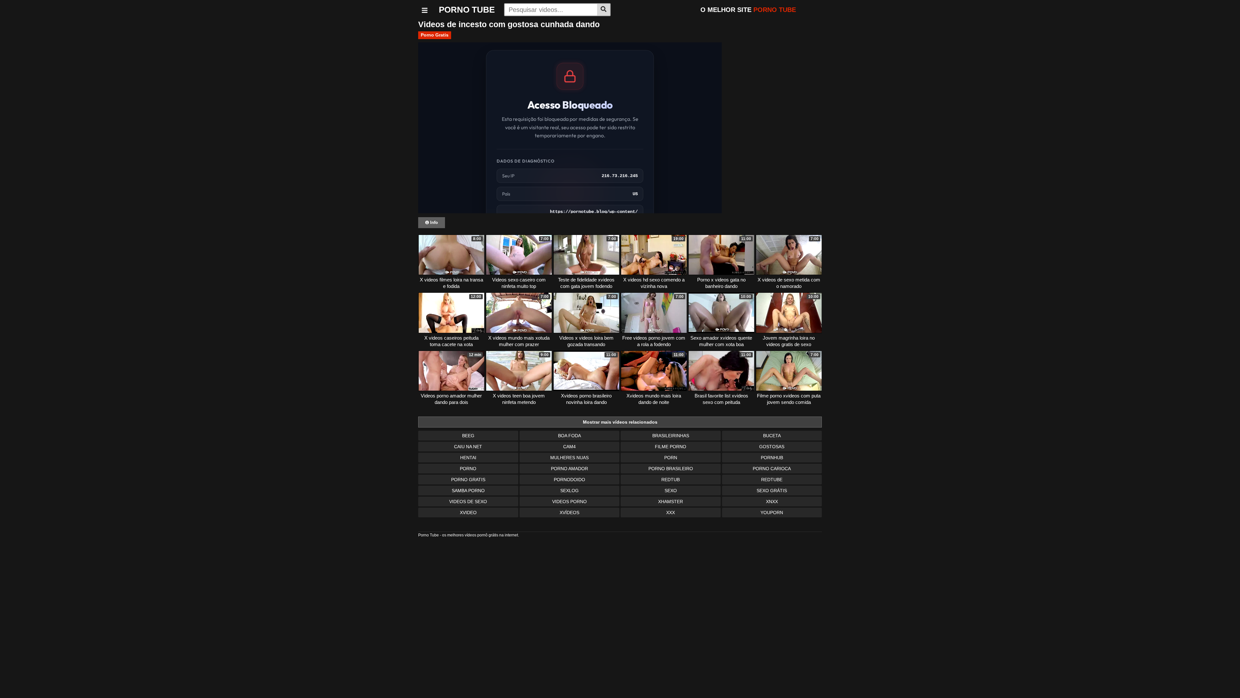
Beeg (468, 435)
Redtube (771, 479)
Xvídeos (569, 512)
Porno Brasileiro (670, 468)
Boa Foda (569, 435)
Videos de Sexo (468, 501)
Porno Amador (569, 468)
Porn (670, 457)
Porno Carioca (772, 468)
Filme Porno (670, 446)
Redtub (670, 479)
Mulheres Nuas (569, 457)
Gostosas (771, 446)
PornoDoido (569, 479)
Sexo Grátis (772, 490)
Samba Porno (468, 490)
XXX (670, 512)
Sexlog (569, 490)
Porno (468, 468)
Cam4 (569, 446)
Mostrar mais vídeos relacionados (620, 422)
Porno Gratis (435, 34)
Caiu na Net (468, 446)
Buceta (772, 435)
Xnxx (772, 501)
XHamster (670, 501)
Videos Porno (569, 501)
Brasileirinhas (670, 435)
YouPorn (771, 512)
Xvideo (468, 512)
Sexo (671, 490)
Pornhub (772, 457)
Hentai (468, 457)
